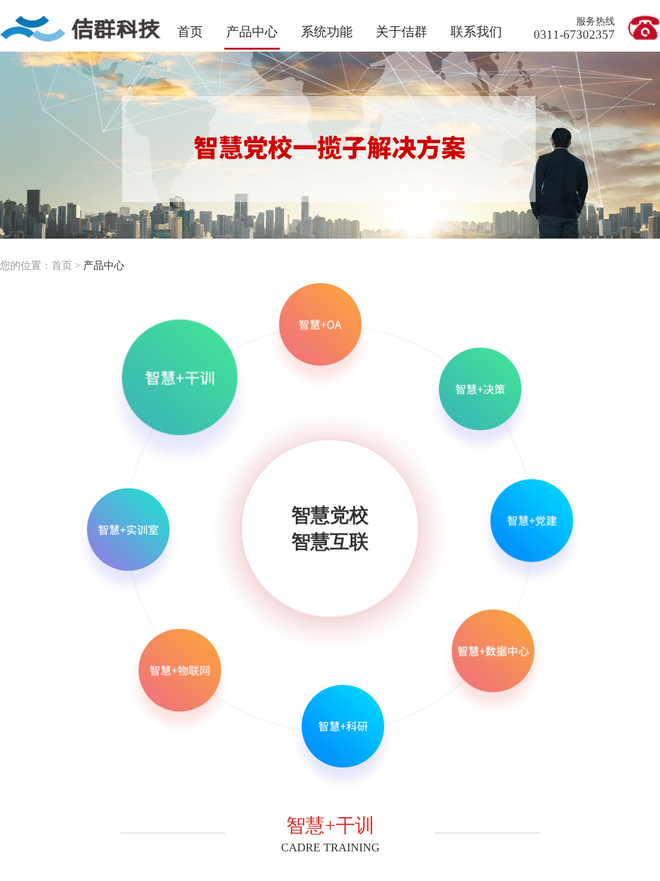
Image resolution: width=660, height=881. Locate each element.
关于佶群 (401, 32)
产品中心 (103, 265)
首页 (190, 32)
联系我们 (476, 32)
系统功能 (327, 32)
